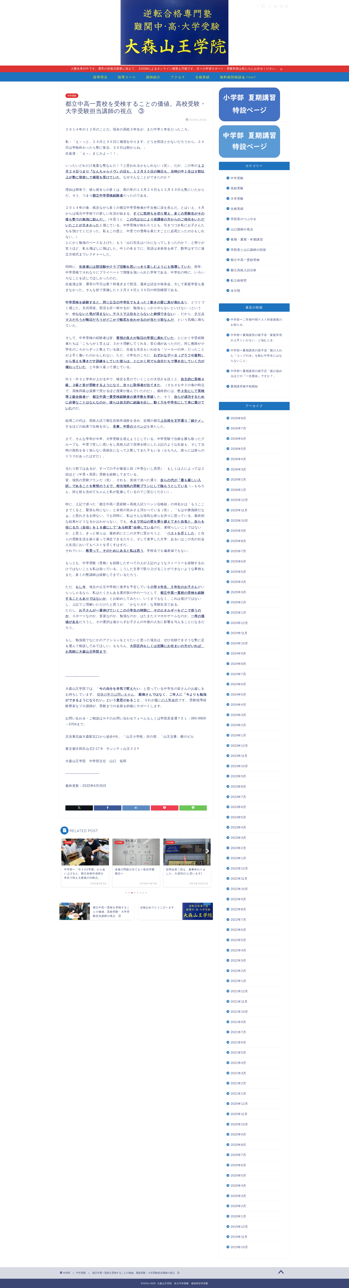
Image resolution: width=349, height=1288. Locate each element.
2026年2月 (238, 479)
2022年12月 (239, 868)
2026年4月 (238, 459)
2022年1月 (238, 981)
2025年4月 (238, 582)
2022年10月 (239, 889)
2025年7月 (238, 551)
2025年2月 (238, 602)
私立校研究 (239, 280)
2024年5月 (238, 694)
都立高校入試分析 (243, 270)
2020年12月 (239, 1103)
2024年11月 (239, 633)
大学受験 (237, 198)
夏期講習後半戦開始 (244, 386)
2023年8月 (238, 786)
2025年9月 (238, 530)
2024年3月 (238, 715)
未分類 (235, 290)
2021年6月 (238, 1042)
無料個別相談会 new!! (238, 77)
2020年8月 (238, 1144)
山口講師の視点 (242, 229)
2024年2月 (238, 725)
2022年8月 (238, 909)
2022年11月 (239, 878)
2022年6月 (238, 929)
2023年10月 (239, 766)
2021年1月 (238, 1093)
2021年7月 (238, 1032)
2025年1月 (238, 612)
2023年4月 (238, 827)
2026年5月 (238, 448)
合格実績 (202, 77)
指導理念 (100, 77)
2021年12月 (239, 991)
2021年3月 (238, 1073)
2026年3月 (238, 469)
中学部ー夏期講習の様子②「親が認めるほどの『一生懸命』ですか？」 (256, 374)
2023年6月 (238, 807)
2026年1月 (238, 489)
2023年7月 (238, 797)
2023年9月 (238, 776)
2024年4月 (238, 704)
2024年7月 (238, 674)
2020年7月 (238, 1155)
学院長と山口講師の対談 (248, 249)
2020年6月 (238, 1165)
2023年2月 (238, 848)
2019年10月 (239, 1247)
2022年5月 (238, 940)
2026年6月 (238, 438)
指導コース (127, 77)
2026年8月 (238, 418)
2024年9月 (238, 653)
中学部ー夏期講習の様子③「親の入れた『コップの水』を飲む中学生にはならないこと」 (256, 355)
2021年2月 (238, 1083)
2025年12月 (239, 500)
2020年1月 (238, 1216)
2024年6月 (238, 684)
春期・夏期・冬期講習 (247, 239)
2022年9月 (238, 899)
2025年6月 (238, 561)
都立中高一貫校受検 (245, 260)
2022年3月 (238, 960)
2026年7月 (238, 428)
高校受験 (237, 188)
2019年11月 (239, 1236)
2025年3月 (238, 592)
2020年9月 (238, 1134)
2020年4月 (238, 1185)
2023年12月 (239, 745)
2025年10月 (239, 520)
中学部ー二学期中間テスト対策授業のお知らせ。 (256, 322)
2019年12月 (239, 1226)
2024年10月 (239, 643)
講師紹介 (153, 77)
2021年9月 (238, 1022)
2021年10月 (239, 1011)
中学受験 (71, 95)
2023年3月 (238, 837)
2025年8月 (238, 541)
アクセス (178, 77)
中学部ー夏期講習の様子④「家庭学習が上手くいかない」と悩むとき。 (256, 338)
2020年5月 (238, 1175)
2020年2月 (238, 1206)
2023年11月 (239, 755)
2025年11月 (239, 510)
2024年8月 (238, 663)
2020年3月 (238, 1196)
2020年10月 (239, 1124)
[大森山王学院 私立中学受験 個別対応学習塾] (174, 64)
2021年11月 (239, 1001)
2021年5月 (238, 1052)
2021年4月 (238, 1063)
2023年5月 (238, 817)
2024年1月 (238, 735)
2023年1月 (238, 858)
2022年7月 (238, 919)
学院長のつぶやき (243, 219)
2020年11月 (239, 1114)
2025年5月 (238, 571)
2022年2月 (238, 970)
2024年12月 (239, 623)
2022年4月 (238, 950)
